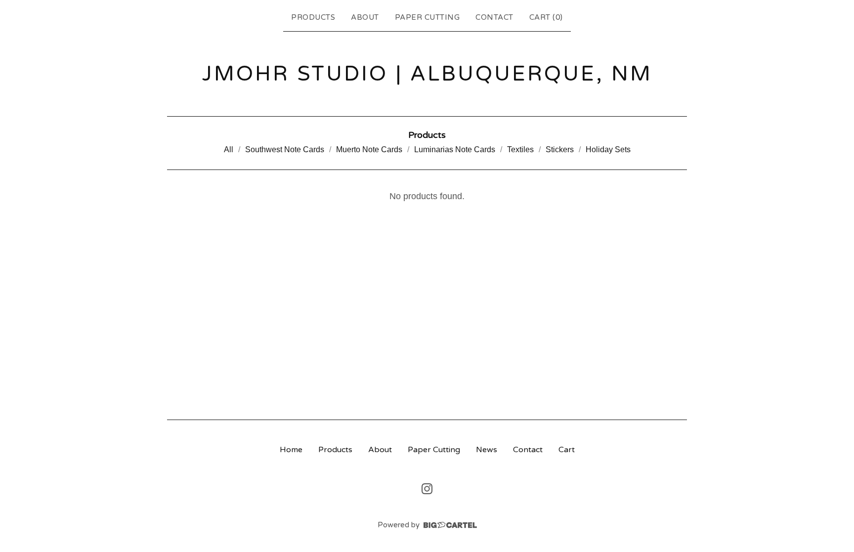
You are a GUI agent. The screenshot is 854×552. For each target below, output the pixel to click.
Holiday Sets (608, 149)
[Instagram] (427, 488)
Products (313, 17)
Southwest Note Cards (284, 149)
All (228, 149)
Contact (494, 17)
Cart (566, 450)
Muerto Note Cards (369, 149)
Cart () (546, 17)
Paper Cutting (427, 17)
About (365, 17)
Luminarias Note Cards (454, 149)
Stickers (560, 149)
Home (291, 450)
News (486, 450)
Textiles (520, 149)
